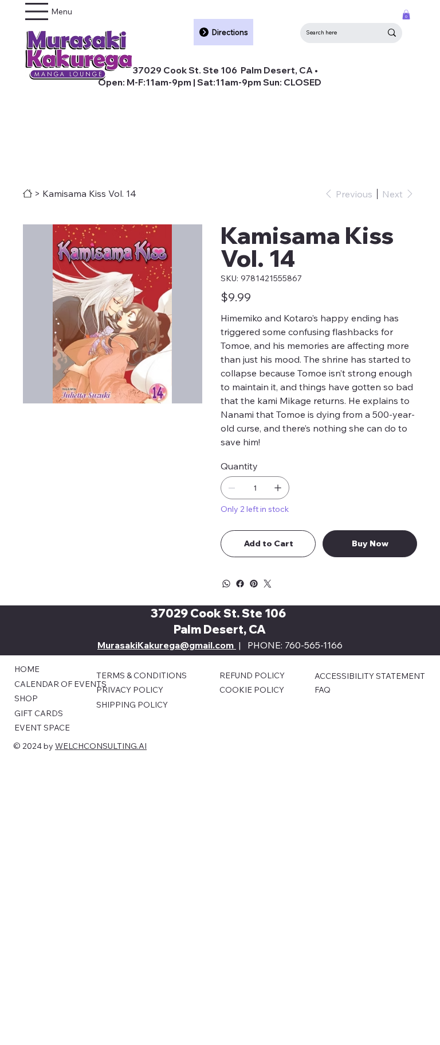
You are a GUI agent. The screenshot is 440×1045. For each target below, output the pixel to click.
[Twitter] (267, 583)
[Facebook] (240, 583)
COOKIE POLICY (251, 690)
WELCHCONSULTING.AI (101, 746)
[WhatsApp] (226, 583)
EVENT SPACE (42, 727)
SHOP (26, 698)
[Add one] (277, 487)
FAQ (323, 690)
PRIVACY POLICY (129, 690)
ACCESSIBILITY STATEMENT (370, 676)
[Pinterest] (254, 583)
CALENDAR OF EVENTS (60, 684)
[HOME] (27, 193)
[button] (406, 15)
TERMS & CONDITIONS (141, 675)
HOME (27, 669)
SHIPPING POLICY (132, 705)
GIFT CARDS (38, 713)
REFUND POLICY (252, 675)
